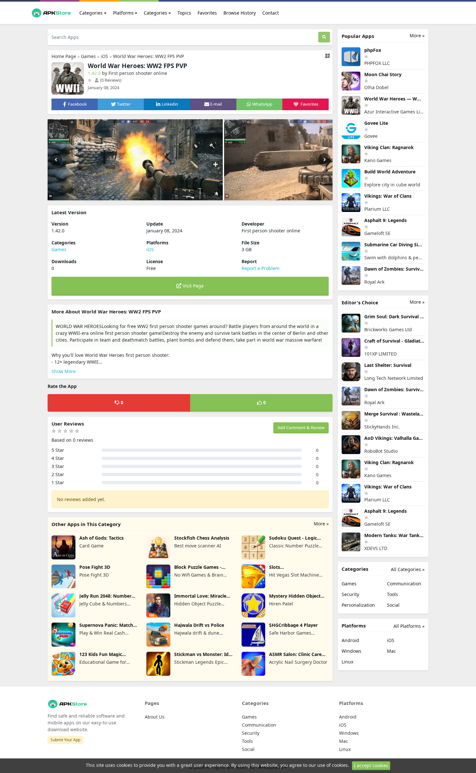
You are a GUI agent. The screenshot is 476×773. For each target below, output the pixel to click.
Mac (391, 651)
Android (350, 640)
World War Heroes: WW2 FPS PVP (148, 56)
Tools (392, 594)
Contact (270, 13)
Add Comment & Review (301, 427)
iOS (104, 56)
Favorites (207, 13)
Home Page (63, 56)
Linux (347, 662)
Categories (91, 13)
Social (393, 605)
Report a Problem (260, 268)
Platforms (123, 13)
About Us (154, 717)
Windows (351, 651)
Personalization (358, 605)
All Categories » (408, 569)
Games (88, 56)
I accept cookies (371, 765)
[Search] (324, 37)
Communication (404, 583)
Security (350, 594)
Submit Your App (65, 740)
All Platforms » (409, 626)
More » (321, 523)
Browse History (239, 13)
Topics (184, 13)
